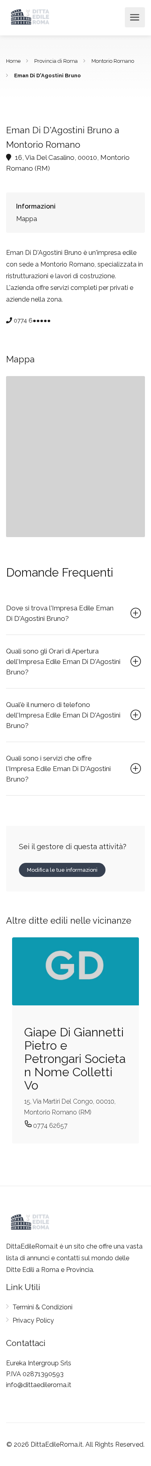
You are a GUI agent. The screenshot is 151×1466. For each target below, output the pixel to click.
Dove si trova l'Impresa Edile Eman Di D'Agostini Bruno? (60, 613)
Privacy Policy (33, 1320)
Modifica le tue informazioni (62, 870)
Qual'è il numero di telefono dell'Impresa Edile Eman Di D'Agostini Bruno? (63, 715)
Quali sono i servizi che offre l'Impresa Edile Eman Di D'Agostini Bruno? (58, 768)
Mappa (26, 219)
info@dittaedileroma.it (38, 1385)
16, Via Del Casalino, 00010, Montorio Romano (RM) (68, 162)
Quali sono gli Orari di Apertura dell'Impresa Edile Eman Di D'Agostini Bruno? (63, 661)
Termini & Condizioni (42, 1307)
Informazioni (36, 206)
